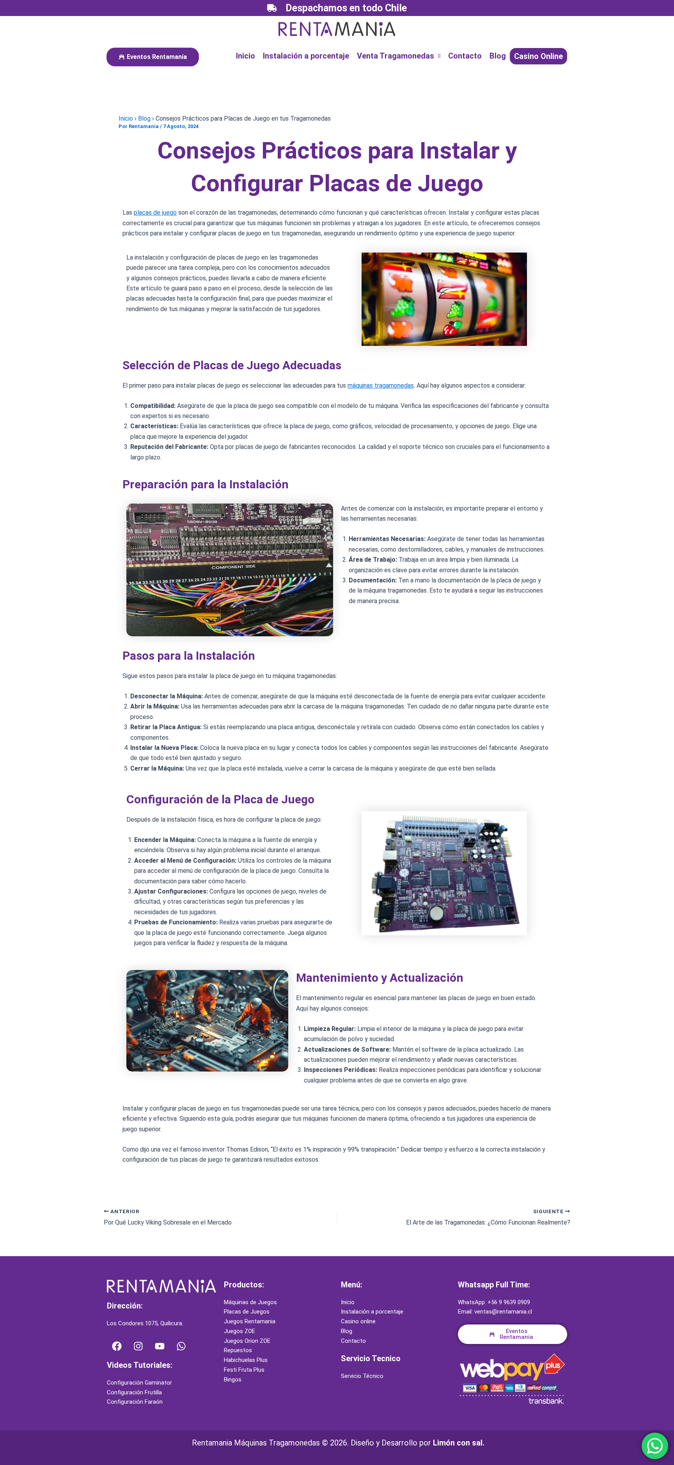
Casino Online (538, 56)
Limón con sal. (458, 1442)
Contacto (465, 56)
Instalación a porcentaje (306, 56)
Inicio (245, 56)
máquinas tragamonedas (381, 385)
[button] (398, 56)
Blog (498, 56)
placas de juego (155, 212)
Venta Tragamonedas (395, 56)
